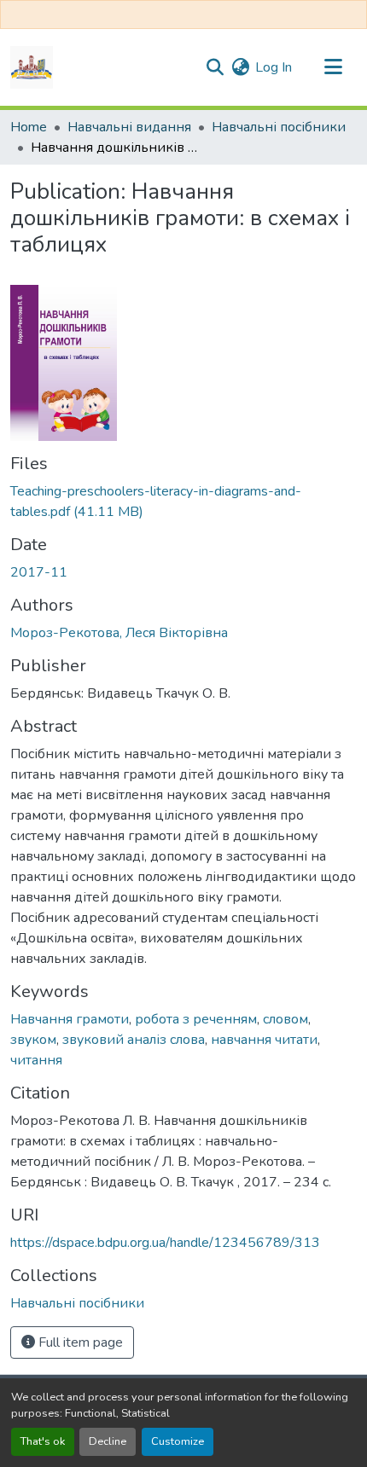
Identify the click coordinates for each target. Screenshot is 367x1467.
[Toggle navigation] (333, 67)
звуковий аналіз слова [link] (133, 1039)
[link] (183, 501)
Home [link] (28, 127)
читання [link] (36, 1060)
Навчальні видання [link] (129, 127)
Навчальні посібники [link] (279, 127)
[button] (31, 67)
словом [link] (285, 1019)
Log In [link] (273, 67)
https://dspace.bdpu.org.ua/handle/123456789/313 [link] (165, 1242)
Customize (177, 1441)
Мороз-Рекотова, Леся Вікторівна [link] (119, 632)
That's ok (42, 1441)
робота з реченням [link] (196, 1019)
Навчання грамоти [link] (69, 1019)
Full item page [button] (79, 1342)
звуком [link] (33, 1039)
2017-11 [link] (38, 572)
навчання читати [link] (264, 1039)
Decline (107, 1441)
